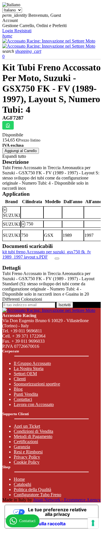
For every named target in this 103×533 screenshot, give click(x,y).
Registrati (22, 30)
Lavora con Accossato (34, 404)
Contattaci (23, 399)
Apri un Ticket (27, 426)
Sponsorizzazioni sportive (37, 383)
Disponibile (12, 134)
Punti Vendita (26, 394)
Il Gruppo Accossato (32, 363)
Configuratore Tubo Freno (37, 494)
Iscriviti (65, 305)
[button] (8, 51)
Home (19, 479)
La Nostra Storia (28, 368)
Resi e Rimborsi (28, 451)
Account (10, 20)
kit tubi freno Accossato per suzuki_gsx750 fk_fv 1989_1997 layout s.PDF (46, 254)
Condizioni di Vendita (33, 431)
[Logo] (48, 41)
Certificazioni (26, 441)
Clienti (20, 378)
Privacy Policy (27, 457)
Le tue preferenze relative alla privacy (57, 512)
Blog (18, 389)
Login (8, 30)
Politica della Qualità (32, 489)
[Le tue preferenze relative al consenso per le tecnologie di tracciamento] (93, 523)
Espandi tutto (14, 156)
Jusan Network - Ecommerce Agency (67, 499)
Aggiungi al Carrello (21, 151)
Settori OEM (25, 373)
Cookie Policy (26, 462)
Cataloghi (22, 484)
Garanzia (22, 446)
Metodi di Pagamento (33, 436)
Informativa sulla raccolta (37, 523)
